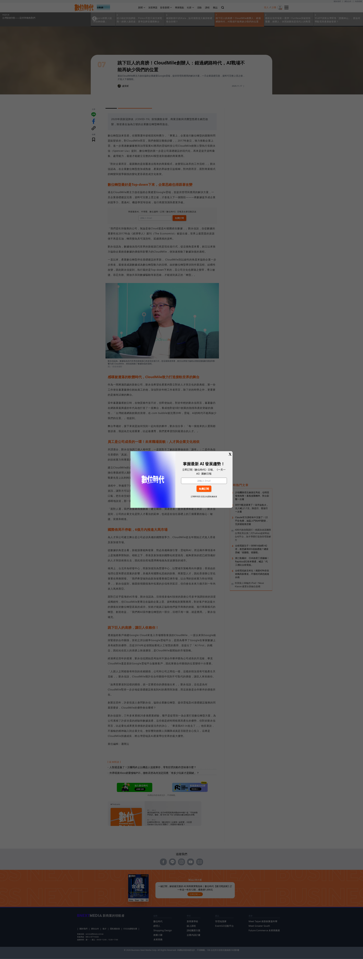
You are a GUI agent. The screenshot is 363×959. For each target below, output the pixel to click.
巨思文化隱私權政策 (209, 496)
